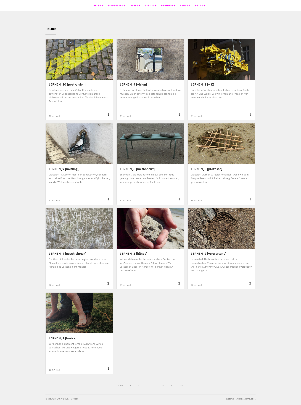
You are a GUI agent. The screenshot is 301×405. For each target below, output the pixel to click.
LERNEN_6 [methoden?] (137, 169)
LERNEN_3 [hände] (133, 253)
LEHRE (184, 5)
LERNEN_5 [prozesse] (206, 169)
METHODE (167, 5)
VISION (149, 5)
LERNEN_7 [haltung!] (64, 169)
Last (181, 385)
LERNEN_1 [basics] (63, 338)
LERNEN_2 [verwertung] (208, 253)
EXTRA (199, 5)
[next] (171, 385)
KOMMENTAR (115, 5)
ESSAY (134, 5)
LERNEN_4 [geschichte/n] (67, 253)
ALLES (97, 5)
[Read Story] (108, 115)
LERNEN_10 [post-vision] (67, 84)
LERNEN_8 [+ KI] (203, 84)
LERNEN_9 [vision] (133, 84)
